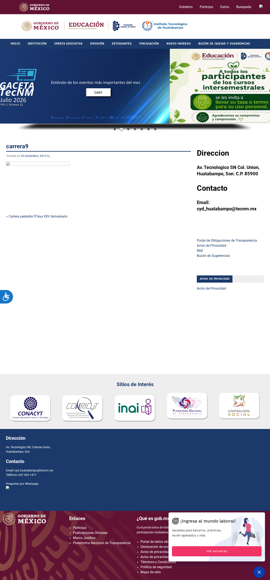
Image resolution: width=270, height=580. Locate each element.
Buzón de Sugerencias (213, 256)
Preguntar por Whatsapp (22, 501)
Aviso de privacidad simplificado (164, 557)
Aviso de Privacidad (211, 246)
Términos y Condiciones (158, 562)
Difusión (97, 44)
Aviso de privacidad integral (161, 552)
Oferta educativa (68, 44)
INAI (200, 251)
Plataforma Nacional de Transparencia (102, 543)
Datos (224, 7)
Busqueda (244, 7)
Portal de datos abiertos (158, 542)
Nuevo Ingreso (178, 44)
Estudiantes (122, 44)
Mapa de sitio (150, 572)
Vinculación (149, 44)
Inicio (15, 44)
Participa (206, 7)
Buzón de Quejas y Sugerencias (224, 44)
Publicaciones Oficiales (90, 533)
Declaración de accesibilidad (161, 547)
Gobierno (186, 7)
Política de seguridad (156, 567)
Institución (37, 44)
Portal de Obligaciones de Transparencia (227, 240)
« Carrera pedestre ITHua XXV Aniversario (37, 216)
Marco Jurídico (84, 538)
